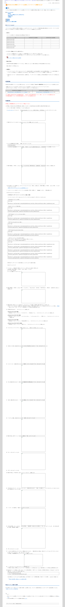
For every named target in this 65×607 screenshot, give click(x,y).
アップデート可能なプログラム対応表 (14, 57)
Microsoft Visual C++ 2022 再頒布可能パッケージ (44, 92)
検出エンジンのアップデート (27, 0)
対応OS (9, 13)
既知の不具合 (10, 15)
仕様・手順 (33, 0)
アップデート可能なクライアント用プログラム (16, 14)
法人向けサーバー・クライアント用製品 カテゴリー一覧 (13, 0)
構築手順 (8, 20)
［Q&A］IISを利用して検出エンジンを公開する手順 (17, 579)
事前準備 (8, 19)
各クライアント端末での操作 (11, 21)
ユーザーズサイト (11, 110)
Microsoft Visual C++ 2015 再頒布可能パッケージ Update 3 (18, 92)
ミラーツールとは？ (10, 12)
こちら (26, 598)
